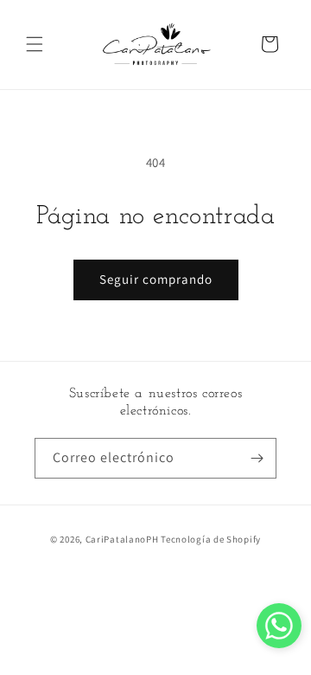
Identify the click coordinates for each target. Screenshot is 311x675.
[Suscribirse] (257, 458)
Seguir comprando (156, 279)
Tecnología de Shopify (211, 539)
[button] (35, 44)
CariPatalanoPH (122, 539)
